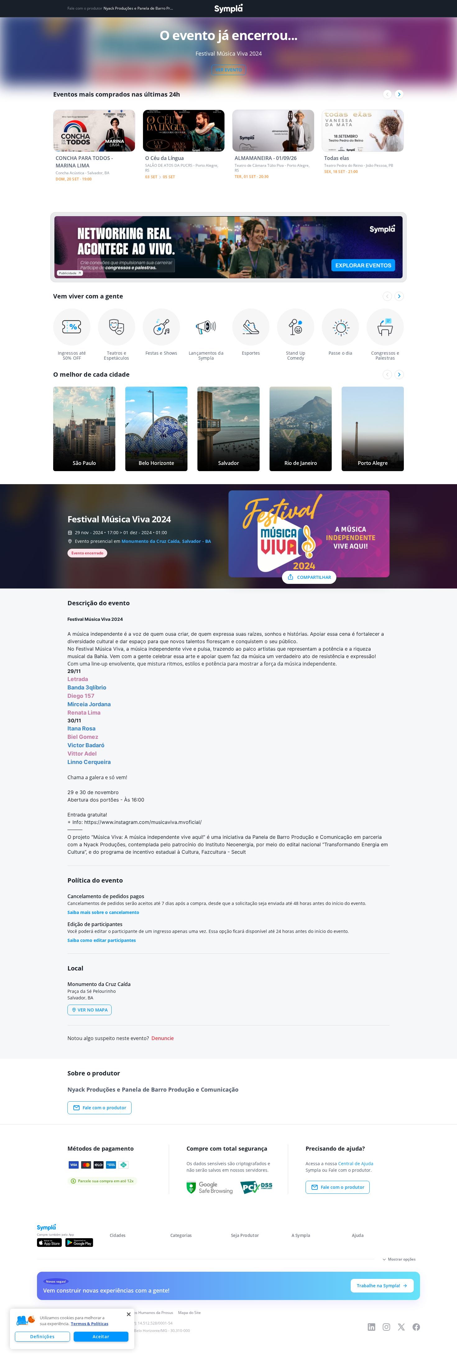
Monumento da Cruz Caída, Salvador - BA (166, 541)
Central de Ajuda (355, 1163)
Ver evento (228, 70)
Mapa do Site (189, 1312)
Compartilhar (314, 577)
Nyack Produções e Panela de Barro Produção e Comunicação (139, 8)
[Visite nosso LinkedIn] (371, 1327)
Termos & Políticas (89, 1323)
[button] (26, 1321)
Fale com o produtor (104, 1108)
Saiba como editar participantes (101, 940)
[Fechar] (129, 1314)
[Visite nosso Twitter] (401, 1327)
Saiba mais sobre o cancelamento (103, 912)
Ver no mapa (93, 1010)
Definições (42, 1336)
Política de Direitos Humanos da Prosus (139, 1312)
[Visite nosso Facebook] (416, 1327)
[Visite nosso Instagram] (386, 1327)
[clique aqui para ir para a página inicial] (228, 8)
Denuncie (162, 1038)
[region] (72, 1329)
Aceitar (101, 1336)
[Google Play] (79, 1242)
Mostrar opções (402, 1259)
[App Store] (49, 1242)
